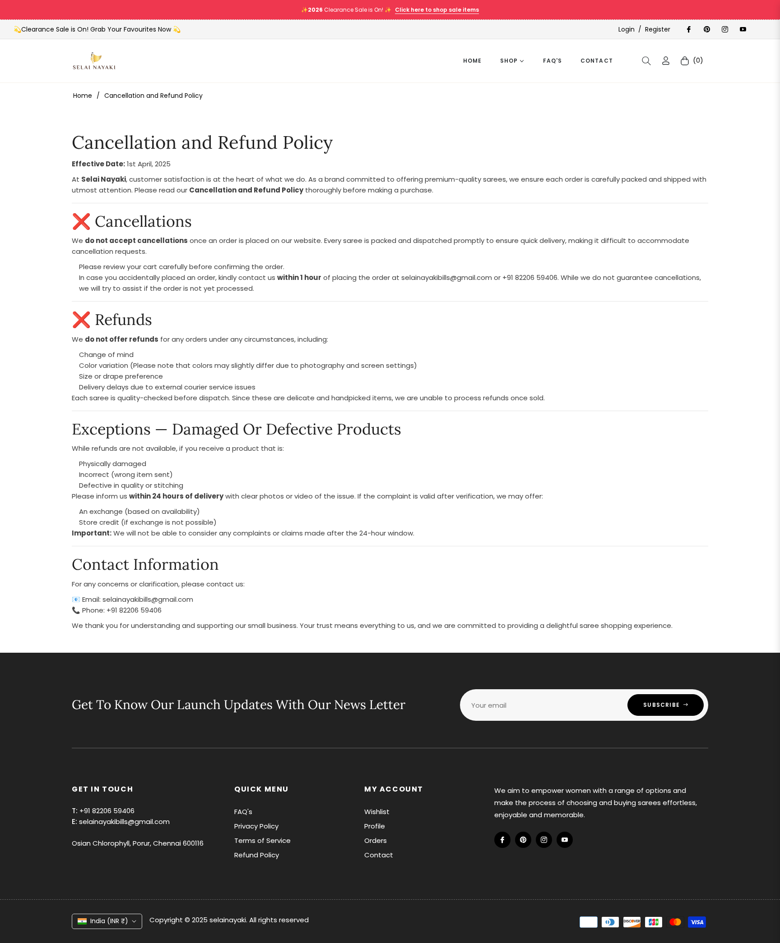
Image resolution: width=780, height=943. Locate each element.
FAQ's (243, 811)
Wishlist (377, 811)
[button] (646, 61)
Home (82, 95)
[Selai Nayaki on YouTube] (742, 29)
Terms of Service (262, 840)
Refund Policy (256, 855)
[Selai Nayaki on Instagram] (724, 29)
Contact (378, 855)
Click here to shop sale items (437, 10)
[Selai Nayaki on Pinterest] (706, 29)
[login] (665, 60)
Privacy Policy (256, 826)
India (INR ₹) (109, 920)
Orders (375, 840)
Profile (374, 826)
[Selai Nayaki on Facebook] (688, 29)
